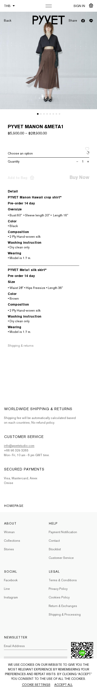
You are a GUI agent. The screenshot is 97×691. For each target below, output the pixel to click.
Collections (12, 541)
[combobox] (48, 154)
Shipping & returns (21, 345)
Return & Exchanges (63, 606)
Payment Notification (63, 532)
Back (7, 20)
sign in (79, 6)
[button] (38, 114)
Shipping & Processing (65, 614)
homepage (14, 506)
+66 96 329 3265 (16, 450)
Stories (9, 549)
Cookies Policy (59, 597)
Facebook (11, 580)
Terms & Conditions (63, 580)
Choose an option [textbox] (20, 153)
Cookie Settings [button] (36, 685)
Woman (9, 532)
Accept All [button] (63, 685)
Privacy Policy (58, 589)
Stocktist (55, 549)
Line (7, 589)
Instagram (11, 597)
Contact (54, 541)
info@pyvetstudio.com (19, 446)
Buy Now (79, 177)
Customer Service (61, 558)
